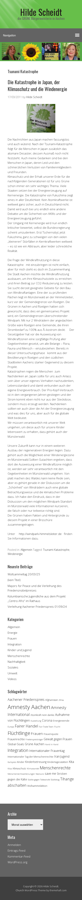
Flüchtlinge (19, 733)
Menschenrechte (19, 656)
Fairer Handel (26, 726)
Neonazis (40, 774)
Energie (12, 633)
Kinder (20, 762)
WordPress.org (17, 862)
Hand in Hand (51, 744)
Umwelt (12, 673)
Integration (15, 644)
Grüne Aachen (34, 744)
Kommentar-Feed (19, 856)
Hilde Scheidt (41, 12)
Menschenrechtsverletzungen (21, 774)
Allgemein (26, 550)
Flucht (57, 726)
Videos (12, 679)
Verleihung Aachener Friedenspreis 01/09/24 (37, 606)
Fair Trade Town (46, 726)
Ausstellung (36, 720)
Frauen (12, 638)
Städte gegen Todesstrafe (39, 779)
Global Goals (16, 744)
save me (50, 773)
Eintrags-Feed (16, 850)
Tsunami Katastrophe (56, 550)
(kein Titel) (14, 580)
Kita (71, 761)
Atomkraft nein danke (42, 715)
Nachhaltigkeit (16, 661)
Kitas (10, 768)
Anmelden (14, 845)
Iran (57, 756)
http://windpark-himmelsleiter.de (40, 534)
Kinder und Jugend (19, 650)
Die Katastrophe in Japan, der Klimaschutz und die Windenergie (37, 85)
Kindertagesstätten (57, 762)
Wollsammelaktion (37, 785)
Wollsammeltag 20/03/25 (24, 574)
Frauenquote (51, 734)
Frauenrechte (16, 739)
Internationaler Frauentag (47, 750)
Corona (47, 720)
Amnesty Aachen (29, 707)
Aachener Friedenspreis (26, 699)
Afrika (61, 700)
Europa (11, 726)
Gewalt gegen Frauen (58, 739)
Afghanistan (51, 700)
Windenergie (15, 554)
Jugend (64, 756)
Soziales (13, 667)
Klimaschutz (19, 768)
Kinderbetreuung (36, 762)
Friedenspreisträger (34, 739)
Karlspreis (12, 762)
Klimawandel (33, 768)
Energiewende (61, 720)
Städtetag (55, 779)
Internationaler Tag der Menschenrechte (30, 756)
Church (20, 890)
